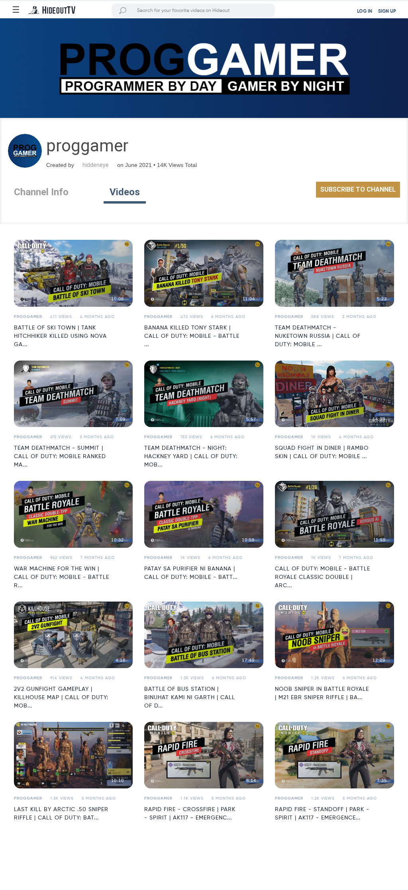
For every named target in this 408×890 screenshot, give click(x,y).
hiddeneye (95, 165)
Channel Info (41, 192)
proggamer (28, 317)
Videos (125, 192)
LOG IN (364, 11)
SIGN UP (387, 11)
